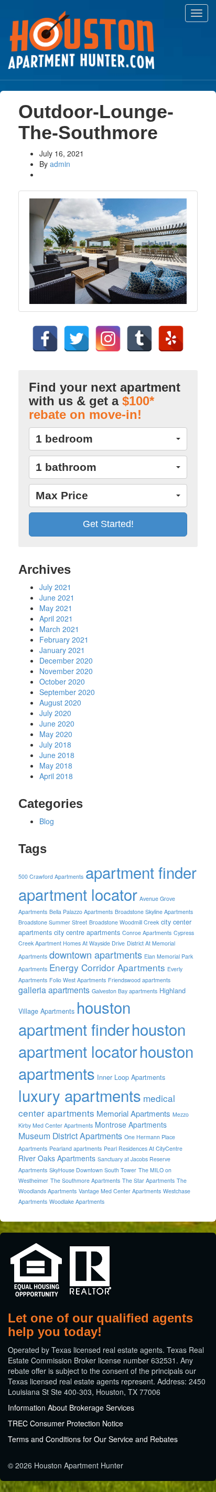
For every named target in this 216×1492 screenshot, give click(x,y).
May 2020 (55, 734)
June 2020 (56, 723)
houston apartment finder (74, 1018)
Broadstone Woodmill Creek (124, 922)
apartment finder (141, 872)
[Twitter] (76, 338)
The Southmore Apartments (85, 1180)
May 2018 (55, 765)
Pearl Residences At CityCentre (143, 1148)
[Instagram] (108, 338)
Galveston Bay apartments (124, 991)
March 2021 (59, 629)
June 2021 (56, 597)
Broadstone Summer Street (52, 922)
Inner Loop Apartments (131, 1077)
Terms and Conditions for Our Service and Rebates (93, 1439)
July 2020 (55, 713)
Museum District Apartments (70, 1136)
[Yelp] (171, 338)
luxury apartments (79, 1095)
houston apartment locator (102, 1040)
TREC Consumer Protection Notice (65, 1423)
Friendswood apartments (139, 980)
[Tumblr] (139, 338)
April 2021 (56, 618)
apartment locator (77, 894)
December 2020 (66, 660)
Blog (46, 821)
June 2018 (56, 755)
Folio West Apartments (77, 980)
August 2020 (60, 702)
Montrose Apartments (131, 1124)
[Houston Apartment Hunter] (81, 39)
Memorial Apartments (133, 1113)
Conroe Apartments (146, 933)
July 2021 (55, 587)
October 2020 (62, 681)
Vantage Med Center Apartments (120, 1191)
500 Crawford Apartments (50, 876)
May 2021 (55, 608)
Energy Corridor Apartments (107, 967)
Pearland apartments (75, 1148)
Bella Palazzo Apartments (81, 912)
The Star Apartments (148, 1180)
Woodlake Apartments (76, 1201)
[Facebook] (45, 338)
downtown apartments (95, 954)
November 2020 (66, 671)
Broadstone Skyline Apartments (154, 912)
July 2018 (55, 744)
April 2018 (56, 776)
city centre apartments (87, 932)
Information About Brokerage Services (71, 1407)
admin (60, 164)
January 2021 (62, 650)
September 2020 (67, 692)
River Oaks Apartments (56, 1158)
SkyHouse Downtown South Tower (92, 1170)
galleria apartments (54, 990)
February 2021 (64, 639)
